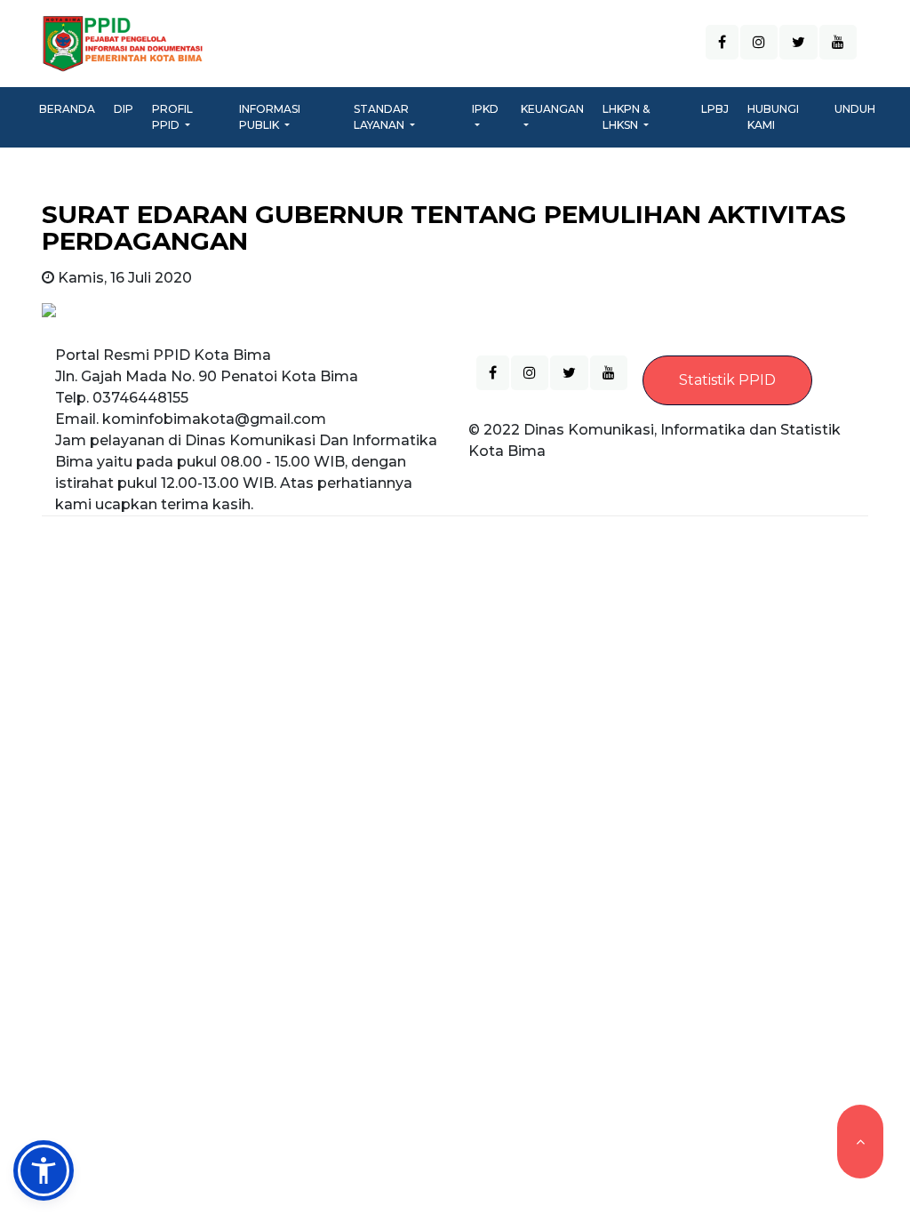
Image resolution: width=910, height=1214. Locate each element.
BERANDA (70, 108)
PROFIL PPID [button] (172, 117)
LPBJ (715, 109)
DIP (123, 109)
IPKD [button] (485, 109)
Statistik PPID (727, 379)
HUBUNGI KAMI (773, 117)
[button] (43, 1170)
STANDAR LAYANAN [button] (381, 117)
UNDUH (854, 109)
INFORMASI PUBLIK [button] (269, 117)
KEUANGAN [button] (552, 109)
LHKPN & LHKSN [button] (626, 117)
